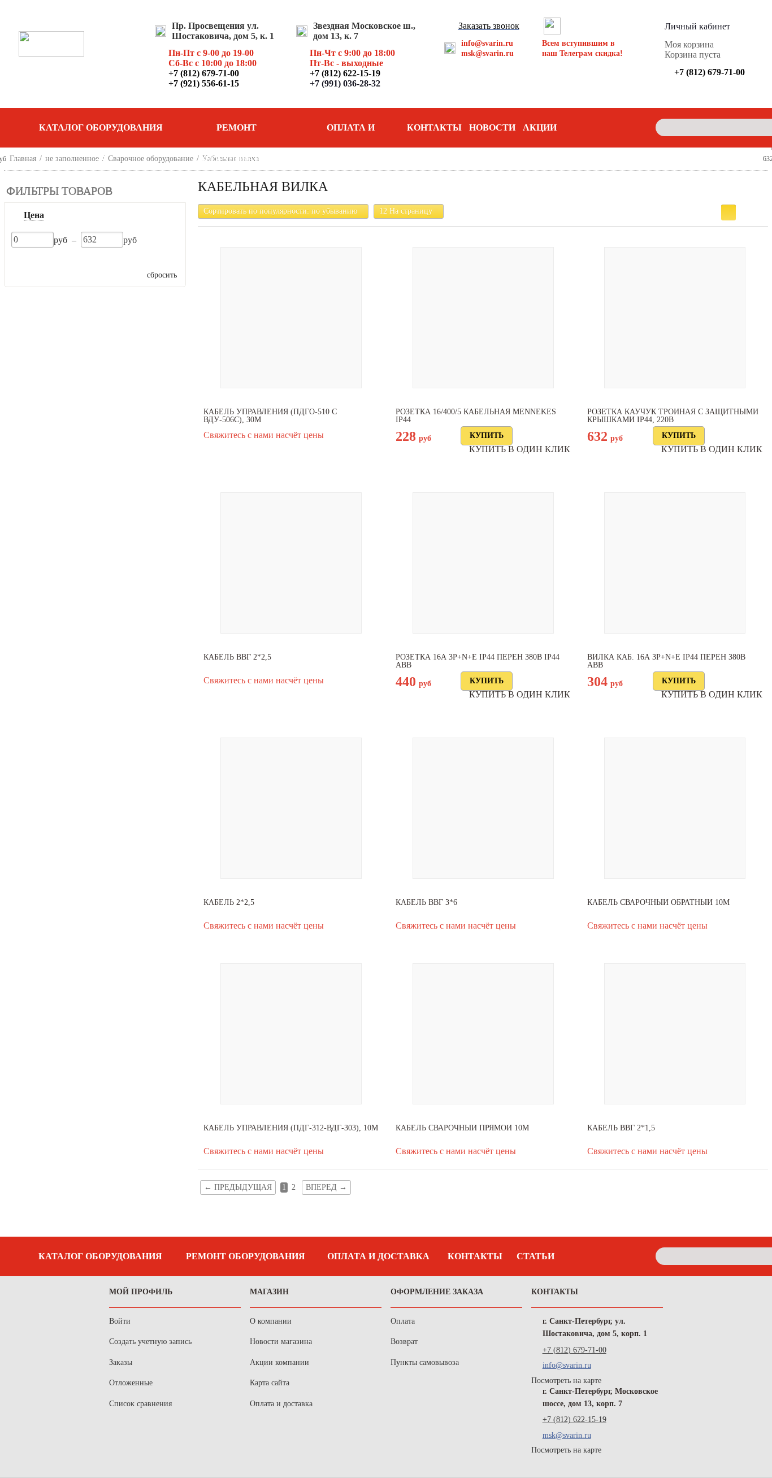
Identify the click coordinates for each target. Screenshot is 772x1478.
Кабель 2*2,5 (228, 903)
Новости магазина (281, 1341)
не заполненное (72, 158)
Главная (23, 158)
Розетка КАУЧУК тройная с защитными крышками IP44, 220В (672, 416)
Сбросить (162, 275)
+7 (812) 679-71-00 (574, 1350)
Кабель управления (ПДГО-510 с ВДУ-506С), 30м (270, 416)
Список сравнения (140, 1403)
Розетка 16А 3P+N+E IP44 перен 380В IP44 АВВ (478, 661)
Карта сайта (269, 1383)
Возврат (404, 1341)
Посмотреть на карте (566, 1380)
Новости (492, 127)
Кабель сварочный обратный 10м (658, 903)
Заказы (120, 1362)
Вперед (326, 1187)
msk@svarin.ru (487, 53)
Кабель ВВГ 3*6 (426, 903)
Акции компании (279, 1362)
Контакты (434, 127)
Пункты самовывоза (425, 1362)
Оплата (403, 1321)
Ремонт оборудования (236, 133)
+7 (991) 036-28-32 (345, 83)
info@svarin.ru (487, 43)
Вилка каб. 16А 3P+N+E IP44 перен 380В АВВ (666, 661)
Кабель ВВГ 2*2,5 (237, 657)
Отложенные (131, 1383)
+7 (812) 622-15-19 (574, 1419)
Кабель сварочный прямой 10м (462, 1128)
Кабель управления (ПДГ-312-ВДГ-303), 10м (290, 1128)
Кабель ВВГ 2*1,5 (621, 1128)
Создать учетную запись (150, 1341)
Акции (540, 127)
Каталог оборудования (100, 1256)
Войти (120, 1321)
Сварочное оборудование (150, 158)
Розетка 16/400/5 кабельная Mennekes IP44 (476, 416)
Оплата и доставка (351, 133)
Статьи (535, 1256)
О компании (271, 1321)
